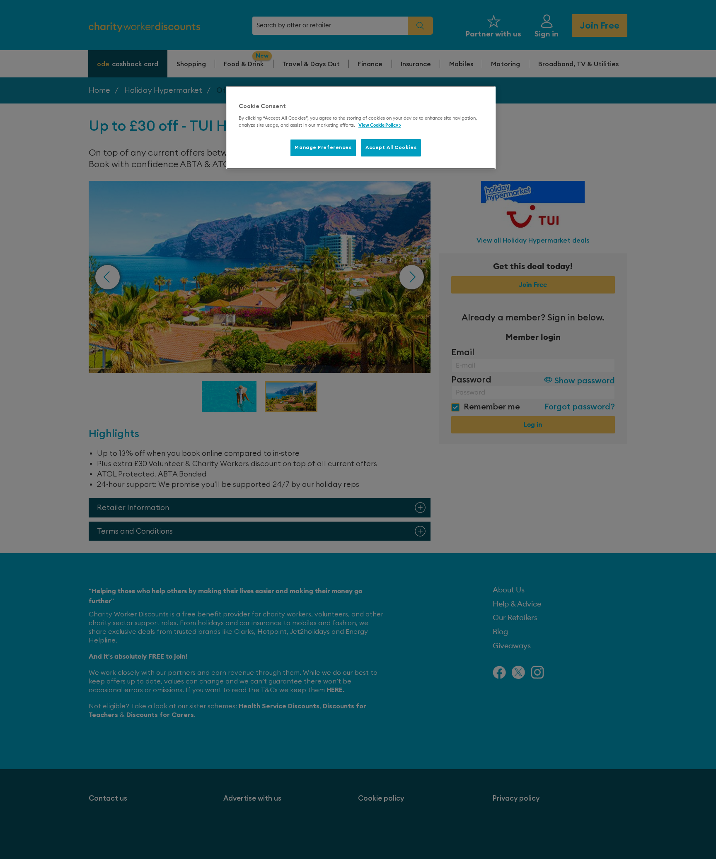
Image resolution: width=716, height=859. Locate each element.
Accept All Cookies (390, 147)
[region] (361, 128)
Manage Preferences (323, 147)
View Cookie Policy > (379, 125)
